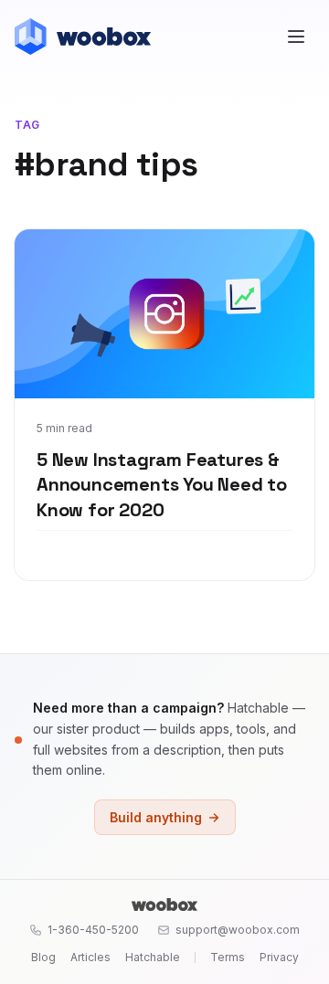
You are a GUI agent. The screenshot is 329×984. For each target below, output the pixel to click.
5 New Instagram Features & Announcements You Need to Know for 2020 (162, 485)
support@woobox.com (237, 929)
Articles (90, 957)
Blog (43, 957)
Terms (227, 957)
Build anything (156, 817)
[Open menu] (296, 36)
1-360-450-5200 (93, 929)
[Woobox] (164, 904)
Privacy (279, 957)
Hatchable (152, 957)
